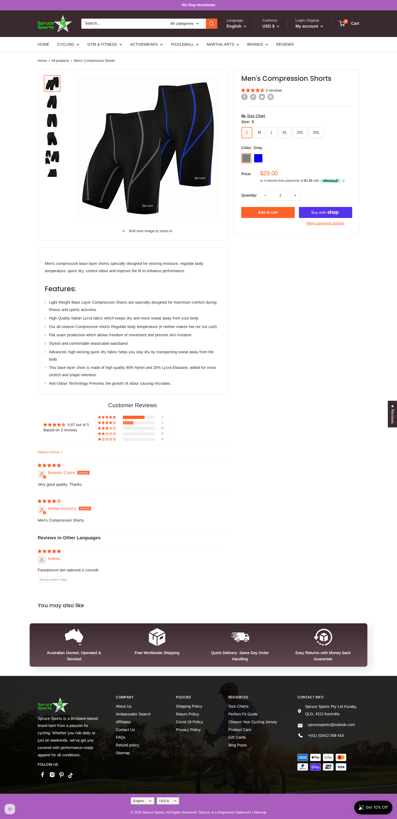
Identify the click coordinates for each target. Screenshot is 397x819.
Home (42, 60)
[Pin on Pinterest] (253, 97)
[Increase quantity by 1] (295, 195)
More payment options (325, 223)
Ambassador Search (133, 714)
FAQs (120, 737)
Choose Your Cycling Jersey (252, 722)
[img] (49, 465)
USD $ (164, 801)
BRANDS (255, 44)
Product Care (239, 730)
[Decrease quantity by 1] (265, 195)
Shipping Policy (189, 706)
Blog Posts (237, 745)
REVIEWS (285, 44)
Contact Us (125, 730)
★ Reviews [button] (392, 414)
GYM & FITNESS (102, 44)
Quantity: (249, 195)
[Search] (211, 24)
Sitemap (123, 753)
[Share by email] (270, 97)
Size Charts (238, 706)
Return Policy (187, 714)
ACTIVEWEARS (144, 44)
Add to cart (268, 212)
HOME (43, 44)
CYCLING (65, 44)
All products (60, 60)
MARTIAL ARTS (220, 44)
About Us (124, 706)
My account (307, 26)
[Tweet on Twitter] (262, 97)
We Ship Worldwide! (199, 5)
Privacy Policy (188, 730)
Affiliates (123, 722)
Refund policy (127, 745)
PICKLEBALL (182, 44)
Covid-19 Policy (189, 722)
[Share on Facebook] (244, 97)
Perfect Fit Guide (243, 714)
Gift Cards (237, 737)
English (138, 801)
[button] (253, 90)
